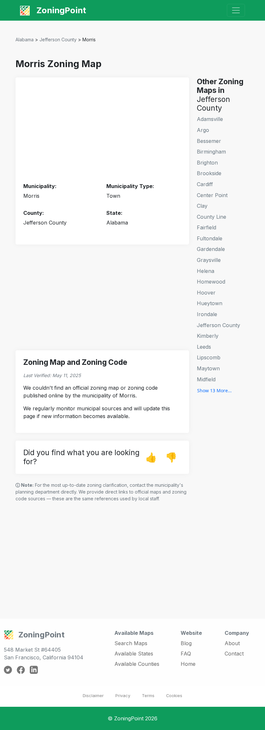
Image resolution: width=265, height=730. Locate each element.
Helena (205, 271)
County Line (211, 217)
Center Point (212, 195)
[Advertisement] (102, 130)
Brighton (207, 162)
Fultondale (209, 238)
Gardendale (211, 249)
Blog (186, 643)
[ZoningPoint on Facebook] (21, 669)
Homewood (211, 281)
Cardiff (205, 184)
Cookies (174, 695)
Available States (133, 653)
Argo (203, 130)
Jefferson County (58, 39)
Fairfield (206, 227)
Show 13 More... (214, 390)
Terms (148, 695)
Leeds (204, 347)
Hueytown (209, 303)
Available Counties (136, 664)
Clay (202, 206)
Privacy (122, 695)
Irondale (207, 314)
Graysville (209, 260)
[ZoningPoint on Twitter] (8, 669)
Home (188, 664)
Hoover (206, 292)
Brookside (209, 173)
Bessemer (209, 141)
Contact (234, 653)
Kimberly (207, 336)
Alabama (25, 39)
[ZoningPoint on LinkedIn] (34, 669)
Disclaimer (93, 695)
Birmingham (211, 151)
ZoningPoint (60, 10)
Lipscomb (208, 357)
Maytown (208, 368)
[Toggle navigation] (236, 10)
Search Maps (130, 643)
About (232, 643)
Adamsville (210, 119)
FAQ (186, 653)
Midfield (206, 379)
